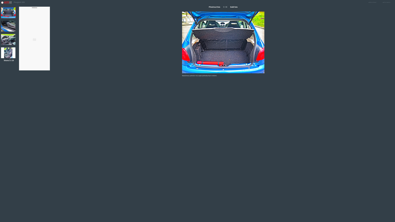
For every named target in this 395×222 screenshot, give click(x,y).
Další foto (234, 7)
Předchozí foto (214, 7)
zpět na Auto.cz (386, 2)
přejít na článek (372, 2)
